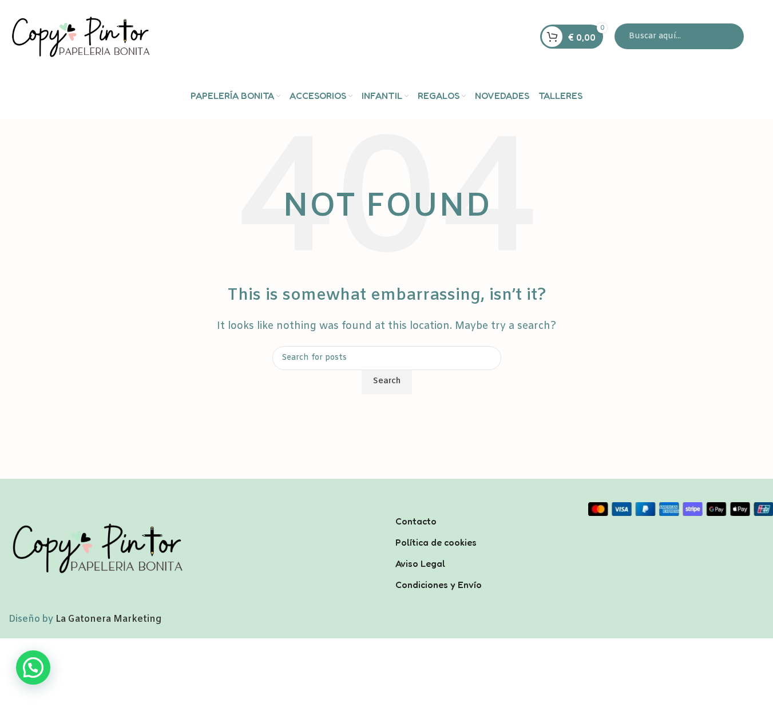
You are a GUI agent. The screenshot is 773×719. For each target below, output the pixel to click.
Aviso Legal (420, 563)
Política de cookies (436, 541)
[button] (33, 667)
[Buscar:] (679, 36)
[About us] (483, 506)
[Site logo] (80, 36)
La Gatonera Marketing (108, 619)
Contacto (416, 521)
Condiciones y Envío (438, 584)
